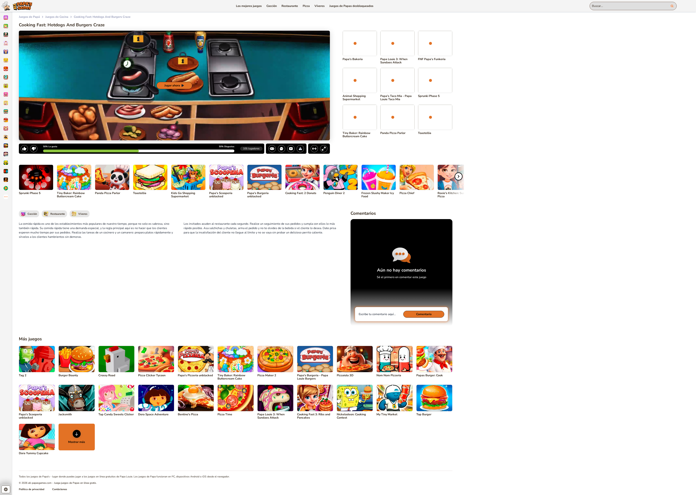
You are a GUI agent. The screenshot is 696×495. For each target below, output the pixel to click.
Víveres (319, 6)
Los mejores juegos (249, 6)
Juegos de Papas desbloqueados (351, 6)
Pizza (306, 6)
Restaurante (289, 6)
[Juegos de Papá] (16, 6)
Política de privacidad (31, 489)
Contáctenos (59, 489)
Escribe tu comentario (377, 314)
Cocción (271, 6)
